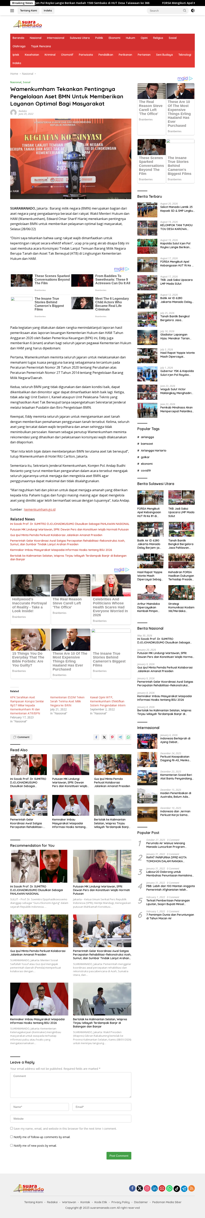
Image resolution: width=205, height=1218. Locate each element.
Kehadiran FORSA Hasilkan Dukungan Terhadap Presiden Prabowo (181, 575)
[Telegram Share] (120, 737)
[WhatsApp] (169, 1188)
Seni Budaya (164, 54)
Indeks (48, 10)
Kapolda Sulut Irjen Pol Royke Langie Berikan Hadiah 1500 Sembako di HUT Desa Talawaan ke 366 (177, 245)
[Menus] (13, 10)
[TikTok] (177, 1189)
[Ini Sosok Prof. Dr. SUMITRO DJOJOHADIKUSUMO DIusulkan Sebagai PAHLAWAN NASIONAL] (28, 764)
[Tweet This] (104, 737)
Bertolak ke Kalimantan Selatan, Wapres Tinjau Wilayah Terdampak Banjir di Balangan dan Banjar (68, 557)
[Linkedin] (154, 1188)
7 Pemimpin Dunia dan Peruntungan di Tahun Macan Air (170, 916)
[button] (185, 10)
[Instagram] (147, 1188)
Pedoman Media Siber (167, 1202)
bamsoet (147, 444)
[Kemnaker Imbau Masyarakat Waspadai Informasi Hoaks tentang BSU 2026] (70, 805)
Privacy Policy (121, 1202)
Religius (158, 38)
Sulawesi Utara (80, 38)
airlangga (147, 437)
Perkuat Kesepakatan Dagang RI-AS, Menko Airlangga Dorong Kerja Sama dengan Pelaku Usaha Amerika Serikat (176, 758)
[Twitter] (140, 1188)
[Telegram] (184, 1189)
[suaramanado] (27, 24)
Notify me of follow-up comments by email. (42, 1137)
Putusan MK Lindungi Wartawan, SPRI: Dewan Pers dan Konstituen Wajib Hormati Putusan (69, 529)
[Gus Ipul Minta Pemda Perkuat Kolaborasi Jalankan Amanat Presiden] (112, 764)
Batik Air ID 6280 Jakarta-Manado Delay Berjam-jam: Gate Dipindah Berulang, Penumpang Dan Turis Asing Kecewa (176, 299)
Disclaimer (141, 1202)
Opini (144, 38)
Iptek (16, 54)
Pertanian (144, 54)
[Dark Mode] (193, 10)
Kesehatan (32, 54)
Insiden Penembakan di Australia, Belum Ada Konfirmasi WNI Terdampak (175, 795)
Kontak (85, 1202)
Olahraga (19, 46)
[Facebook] (132, 1188)
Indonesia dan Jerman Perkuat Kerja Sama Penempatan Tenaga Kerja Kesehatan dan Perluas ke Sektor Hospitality (175, 813)
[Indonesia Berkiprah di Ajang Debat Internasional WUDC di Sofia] (147, 741)
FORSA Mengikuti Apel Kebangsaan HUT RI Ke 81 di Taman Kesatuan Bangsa (177, 263)
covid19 (146, 470)
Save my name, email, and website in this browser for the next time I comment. (65, 1128)
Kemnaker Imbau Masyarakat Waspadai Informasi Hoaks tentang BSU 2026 (61, 550)
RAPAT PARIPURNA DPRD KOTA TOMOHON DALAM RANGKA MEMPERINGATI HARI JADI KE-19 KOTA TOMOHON (166, 859)
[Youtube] (162, 1188)
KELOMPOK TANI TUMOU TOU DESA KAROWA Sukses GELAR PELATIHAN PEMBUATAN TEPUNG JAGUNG (177, 227)
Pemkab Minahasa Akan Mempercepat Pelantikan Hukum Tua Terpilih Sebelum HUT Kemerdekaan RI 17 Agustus (177, 409)
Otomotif (67, 54)
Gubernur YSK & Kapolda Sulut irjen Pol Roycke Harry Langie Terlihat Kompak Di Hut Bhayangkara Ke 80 (177, 372)
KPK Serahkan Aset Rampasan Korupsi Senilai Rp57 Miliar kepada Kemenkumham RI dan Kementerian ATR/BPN (27, 705)
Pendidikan (105, 54)
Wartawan (69, 1202)
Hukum (130, 38)
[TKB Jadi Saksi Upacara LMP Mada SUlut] (147, 282)
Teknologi (184, 54)
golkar (145, 457)
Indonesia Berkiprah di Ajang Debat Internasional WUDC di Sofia (175, 740)
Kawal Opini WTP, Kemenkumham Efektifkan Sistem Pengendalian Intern (108, 701)
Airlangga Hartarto (153, 450)
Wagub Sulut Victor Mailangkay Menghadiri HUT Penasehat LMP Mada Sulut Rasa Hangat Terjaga (176, 391)
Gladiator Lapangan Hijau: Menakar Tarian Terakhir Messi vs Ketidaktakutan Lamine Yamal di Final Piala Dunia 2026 (177, 336)
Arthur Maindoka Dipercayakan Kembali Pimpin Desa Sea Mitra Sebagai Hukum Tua (148, 607)
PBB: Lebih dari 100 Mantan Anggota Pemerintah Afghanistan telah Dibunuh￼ (170, 887)
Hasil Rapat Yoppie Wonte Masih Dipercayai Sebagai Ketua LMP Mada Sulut (177, 354)
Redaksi (23, 111)
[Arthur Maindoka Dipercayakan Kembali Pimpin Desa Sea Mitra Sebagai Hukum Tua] (150, 592)
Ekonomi (114, 38)
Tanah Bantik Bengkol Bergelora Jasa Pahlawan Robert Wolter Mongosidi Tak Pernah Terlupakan (176, 318)
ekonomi (147, 464)
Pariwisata (86, 54)
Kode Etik (100, 1202)
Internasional (55, 38)
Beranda (18, 38)
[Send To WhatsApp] (128, 737)
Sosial (173, 38)
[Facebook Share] (96, 737)
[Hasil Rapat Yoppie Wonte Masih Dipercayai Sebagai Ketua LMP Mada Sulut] (147, 355)
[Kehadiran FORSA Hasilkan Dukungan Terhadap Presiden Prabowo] (181, 561)
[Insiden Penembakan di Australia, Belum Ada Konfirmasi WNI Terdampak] (147, 796)
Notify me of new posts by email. (35, 1145)
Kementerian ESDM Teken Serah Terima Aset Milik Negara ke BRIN (67, 701)
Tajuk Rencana (41, 46)
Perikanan (125, 54)
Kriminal (50, 54)
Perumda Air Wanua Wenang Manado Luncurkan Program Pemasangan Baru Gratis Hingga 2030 (168, 845)
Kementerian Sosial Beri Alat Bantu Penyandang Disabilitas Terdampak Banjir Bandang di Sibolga (176, 776)
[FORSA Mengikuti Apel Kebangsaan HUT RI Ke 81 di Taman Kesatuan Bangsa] (147, 264)
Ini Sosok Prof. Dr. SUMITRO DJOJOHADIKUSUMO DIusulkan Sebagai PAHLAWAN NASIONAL (69, 524)
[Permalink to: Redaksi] (13, 112)
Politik (99, 38)
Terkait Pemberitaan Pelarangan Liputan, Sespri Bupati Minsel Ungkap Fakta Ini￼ (168, 902)
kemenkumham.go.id (39, 509)
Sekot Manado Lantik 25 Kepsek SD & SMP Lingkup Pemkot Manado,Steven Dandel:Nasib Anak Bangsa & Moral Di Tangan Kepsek (177, 208)
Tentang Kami (28, 10)
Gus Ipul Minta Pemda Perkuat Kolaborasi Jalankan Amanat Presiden (56, 535)
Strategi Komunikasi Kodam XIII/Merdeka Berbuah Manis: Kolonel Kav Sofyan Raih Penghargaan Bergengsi (181, 607)
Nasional (35, 38)
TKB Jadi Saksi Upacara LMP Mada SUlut (176, 281)
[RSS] (191, 1188)
